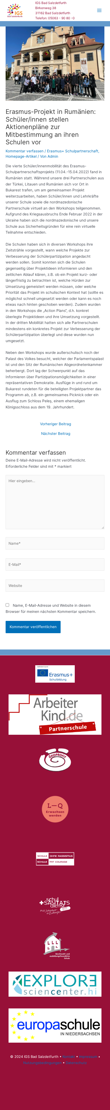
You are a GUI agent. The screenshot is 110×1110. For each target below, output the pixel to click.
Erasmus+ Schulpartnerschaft (72, 151)
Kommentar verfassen (25, 151)
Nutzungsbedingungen (42, 1063)
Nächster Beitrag (55, 434)
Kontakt (68, 1056)
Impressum (88, 1056)
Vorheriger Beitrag (55, 424)
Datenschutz (76, 1063)
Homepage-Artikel (21, 156)
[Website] (55, 587)
